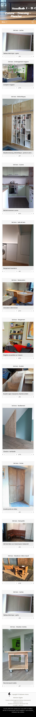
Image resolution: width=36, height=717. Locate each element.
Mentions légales (18, 697)
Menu (3, 22)
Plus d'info (21, 714)
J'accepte (14, 714)
